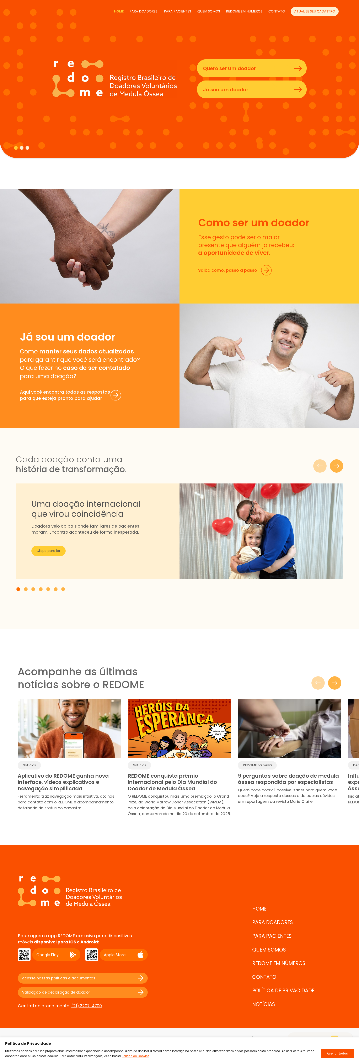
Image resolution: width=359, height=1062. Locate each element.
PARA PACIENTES (177, 11)
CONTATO (276, 11)
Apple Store (114, 954)
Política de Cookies (135, 1056)
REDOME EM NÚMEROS (244, 11)
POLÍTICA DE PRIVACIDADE (283, 990)
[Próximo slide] (336, 466)
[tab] (16, 148)
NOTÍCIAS (263, 1004)
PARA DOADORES (143, 11)
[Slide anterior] (320, 466)
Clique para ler (48, 550)
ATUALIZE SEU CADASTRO (314, 11)
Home (119, 11)
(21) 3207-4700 (86, 1006)
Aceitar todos (337, 1053)
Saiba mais (35, 108)
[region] (179, 1049)
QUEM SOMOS (208, 11)
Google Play (47, 954)
